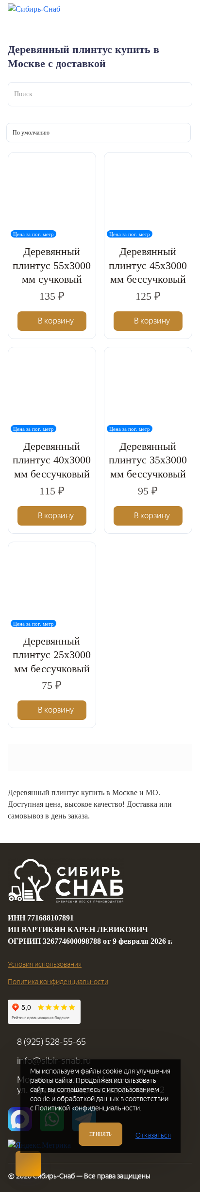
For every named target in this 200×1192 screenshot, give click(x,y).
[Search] (131, 14)
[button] (52, 321)
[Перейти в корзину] (156, 14)
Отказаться (153, 1135)
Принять (100, 1134)
